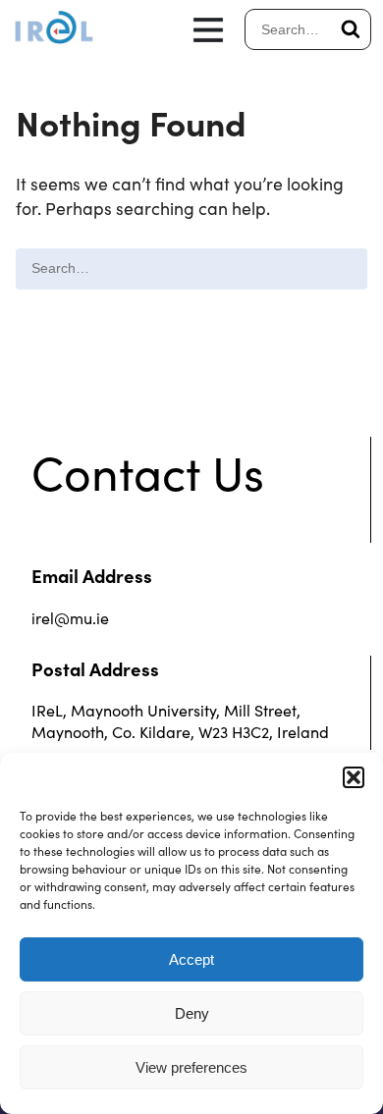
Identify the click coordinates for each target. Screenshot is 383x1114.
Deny (192, 1013)
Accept (191, 959)
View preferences (191, 1067)
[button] (353, 777)
